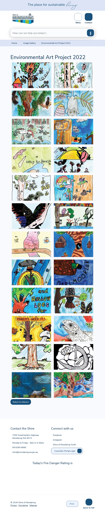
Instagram (57, 439)
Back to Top (88, 508)
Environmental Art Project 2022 (56, 43)
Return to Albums (21, 401)
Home (14, 43)
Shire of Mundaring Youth (64, 444)
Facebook (57, 435)
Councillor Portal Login (64, 451)
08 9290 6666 (19, 447)
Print (74, 504)
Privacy (13, 505)
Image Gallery (29, 43)
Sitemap (33, 505)
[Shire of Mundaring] (23, 18)
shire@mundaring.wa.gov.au (25, 452)
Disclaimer (23, 505)
